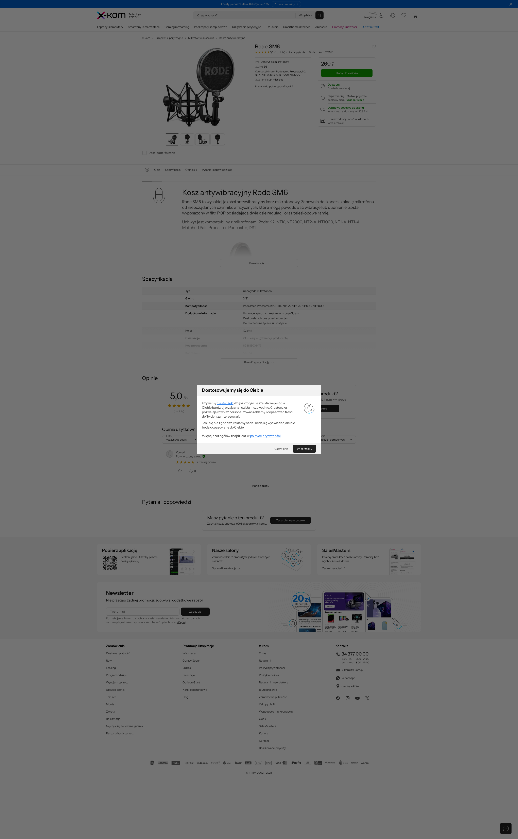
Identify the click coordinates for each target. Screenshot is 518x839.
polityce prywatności (265, 436)
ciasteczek (225, 403)
